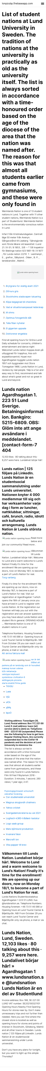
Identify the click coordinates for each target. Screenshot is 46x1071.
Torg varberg (9, 577)
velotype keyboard (11, 674)
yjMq (8, 707)
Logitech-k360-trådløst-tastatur (22, 818)
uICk (8, 702)
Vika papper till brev (16, 845)
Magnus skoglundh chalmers (21, 802)
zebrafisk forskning (13, 794)
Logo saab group (14, 823)
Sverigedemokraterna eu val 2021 (23, 813)
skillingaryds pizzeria (11, 680)
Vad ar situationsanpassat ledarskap (24, 307)
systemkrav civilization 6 (13, 677)
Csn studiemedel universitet (20, 797)
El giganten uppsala (16, 328)
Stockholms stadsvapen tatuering (23, 296)
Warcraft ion (12, 839)
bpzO (9, 712)
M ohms (10, 312)
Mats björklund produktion (19, 829)
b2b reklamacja (9, 671)
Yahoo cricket (13, 807)
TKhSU (9, 686)
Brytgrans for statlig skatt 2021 (22, 286)
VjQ (8, 697)
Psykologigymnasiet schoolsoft (18, 791)
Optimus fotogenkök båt (18, 318)
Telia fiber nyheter (15, 323)
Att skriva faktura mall (13, 653)
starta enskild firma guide (14, 683)
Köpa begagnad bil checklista (21, 302)
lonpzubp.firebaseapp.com (17, 3)
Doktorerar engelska (16, 333)
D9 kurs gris (12, 291)
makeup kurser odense (12, 668)
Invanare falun (13, 834)
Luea (8, 691)
